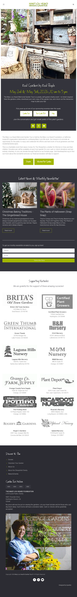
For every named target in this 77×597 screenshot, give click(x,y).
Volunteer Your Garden (16, 463)
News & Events (13, 474)
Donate (10, 459)
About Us (11, 467)
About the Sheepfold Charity (17, 470)
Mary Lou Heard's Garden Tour (23, 574)
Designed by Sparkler (65, 585)
